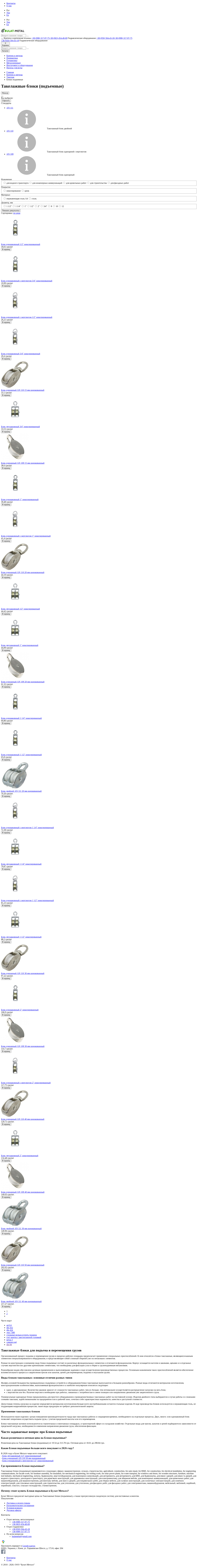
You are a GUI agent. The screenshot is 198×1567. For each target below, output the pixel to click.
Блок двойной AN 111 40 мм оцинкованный (21, 1301)
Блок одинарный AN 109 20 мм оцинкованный (22, 682)
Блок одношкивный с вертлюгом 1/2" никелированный (26, 317)
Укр (8, 13)
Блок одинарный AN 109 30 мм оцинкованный (22, 1046)
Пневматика (12, 58)
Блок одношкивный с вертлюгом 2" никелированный (26, 1083)
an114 (9, 1325)
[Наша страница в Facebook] (3, 1553)
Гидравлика (11, 60)
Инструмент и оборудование (19, 65)
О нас (9, 6)
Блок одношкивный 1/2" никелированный (20, 244)
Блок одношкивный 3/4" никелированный (20, 354)
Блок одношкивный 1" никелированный (20, 499)
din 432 (9, 1328)
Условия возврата (14, 1508)
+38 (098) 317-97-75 (40, 38)
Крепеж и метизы (14, 55)
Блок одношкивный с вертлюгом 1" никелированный (26, 536)
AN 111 (9, 108)
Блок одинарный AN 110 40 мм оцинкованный (22, 1119)
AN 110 (9, 131)
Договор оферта (13, 1510)
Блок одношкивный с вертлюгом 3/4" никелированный (26, 281)
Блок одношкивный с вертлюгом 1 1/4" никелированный (27, 827)
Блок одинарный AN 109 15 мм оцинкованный (22, 463)
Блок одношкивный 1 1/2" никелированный (21, 755)
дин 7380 (10, 1332)
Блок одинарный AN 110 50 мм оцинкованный (22, 1265)
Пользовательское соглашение (20, 1505)
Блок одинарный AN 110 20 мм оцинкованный (22, 572)
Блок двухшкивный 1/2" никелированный (20, 609)
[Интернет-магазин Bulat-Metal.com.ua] (12, 33)
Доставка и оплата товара (18, 1503)
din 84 (9, 1344)
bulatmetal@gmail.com (22, 1536)
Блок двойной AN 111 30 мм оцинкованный (21, 1228)
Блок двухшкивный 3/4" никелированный (20, 426)
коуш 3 (9, 1340)
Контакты (10, 3)
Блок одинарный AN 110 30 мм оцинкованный (22, 973)
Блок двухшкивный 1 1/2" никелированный (21, 937)
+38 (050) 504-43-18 (105, 38)
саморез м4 (11, 1342)
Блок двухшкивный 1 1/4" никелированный (21, 864)
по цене (16, 213)
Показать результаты (10, 211)
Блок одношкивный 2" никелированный (20, 1010)
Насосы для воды (14, 68)
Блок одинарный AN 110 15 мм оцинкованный (22, 390)
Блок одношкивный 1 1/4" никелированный (21, 718)
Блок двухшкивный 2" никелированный (19, 1155)
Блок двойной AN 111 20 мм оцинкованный (21, 791)
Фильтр (5, 93)
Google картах (28, 1546)
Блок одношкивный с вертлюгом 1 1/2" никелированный (27, 900)
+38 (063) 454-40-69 (58, 38)
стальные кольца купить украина (21, 1335)
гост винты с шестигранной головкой (23, 1337)
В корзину (6, 249)
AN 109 (9, 154)
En (7, 15)
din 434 (9, 1330)
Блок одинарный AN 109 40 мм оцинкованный (22, 1192)
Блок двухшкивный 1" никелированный (19, 645)
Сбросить (6, 101)
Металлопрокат (13, 63)
